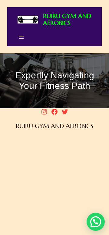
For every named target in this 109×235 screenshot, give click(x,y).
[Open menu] (21, 37)
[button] (96, 222)
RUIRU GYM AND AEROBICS (67, 19)
